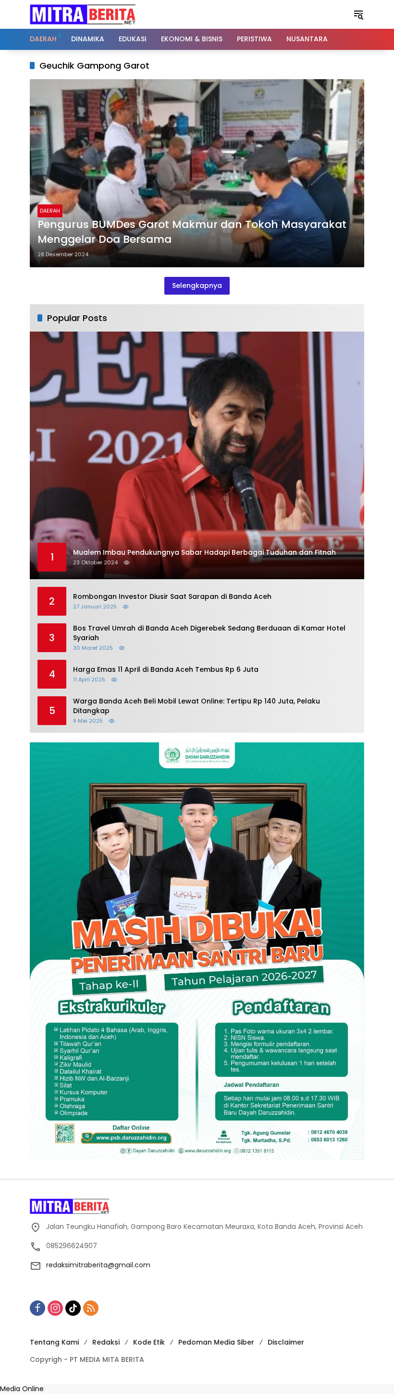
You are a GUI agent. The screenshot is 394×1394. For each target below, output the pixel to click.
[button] (358, 14)
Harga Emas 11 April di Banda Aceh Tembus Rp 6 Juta (166, 669)
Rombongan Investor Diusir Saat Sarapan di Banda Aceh (172, 596)
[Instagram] (55, 1308)
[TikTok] (73, 1308)
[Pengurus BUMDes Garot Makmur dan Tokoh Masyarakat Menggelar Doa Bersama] (197, 173)
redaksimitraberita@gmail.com (98, 1265)
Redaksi (106, 1342)
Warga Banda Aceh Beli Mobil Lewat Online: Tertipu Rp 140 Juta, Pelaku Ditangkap (196, 706)
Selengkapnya (197, 285)
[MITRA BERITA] (82, 14)
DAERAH (50, 210)
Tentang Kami (54, 1342)
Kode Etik (149, 1342)
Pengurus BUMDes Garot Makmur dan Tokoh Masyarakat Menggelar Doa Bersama (191, 232)
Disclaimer (286, 1342)
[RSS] (90, 1308)
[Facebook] (37, 1308)
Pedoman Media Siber (216, 1342)
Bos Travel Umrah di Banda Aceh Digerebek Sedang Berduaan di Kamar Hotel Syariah (209, 633)
